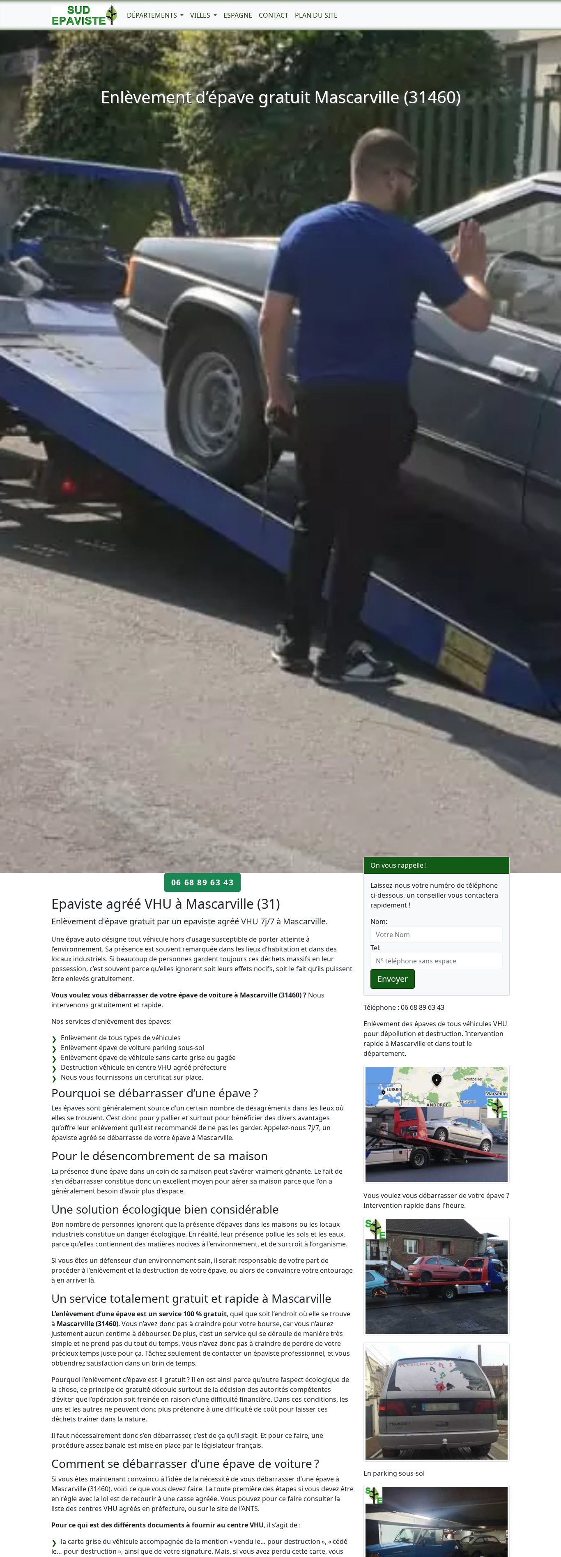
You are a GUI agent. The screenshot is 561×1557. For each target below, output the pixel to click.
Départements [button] (153, 15)
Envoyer (392, 978)
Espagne (237, 15)
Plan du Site (316, 15)
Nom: (378, 921)
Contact (273, 15)
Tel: (375, 947)
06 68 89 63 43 (202, 882)
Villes (201, 15)
